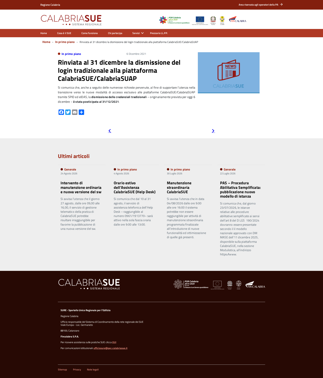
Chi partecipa (115, 33)
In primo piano (65, 42)
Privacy (77, 369)
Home (43, 33)
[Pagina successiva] (213, 131)
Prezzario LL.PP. (159, 33)
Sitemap (62, 369)
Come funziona (89, 33)
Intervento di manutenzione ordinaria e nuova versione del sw (81, 187)
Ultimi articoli (73, 156)
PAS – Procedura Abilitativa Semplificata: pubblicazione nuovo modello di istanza (240, 189)
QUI (114, 342)
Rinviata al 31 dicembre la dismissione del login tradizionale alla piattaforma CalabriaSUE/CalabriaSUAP (119, 70)
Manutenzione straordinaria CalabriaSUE (179, 187)
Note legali (93, 369)
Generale (70, 169)
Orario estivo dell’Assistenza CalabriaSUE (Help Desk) (134, 187)
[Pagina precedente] (109, 131)
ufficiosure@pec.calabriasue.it (110, 348)
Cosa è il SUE (64, 33)
